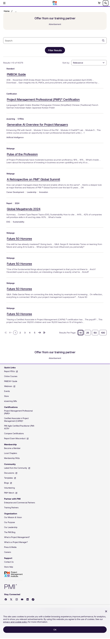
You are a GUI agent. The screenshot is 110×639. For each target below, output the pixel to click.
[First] (5, 332)
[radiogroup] (92, 332)
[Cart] (99, 3)
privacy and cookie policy (15, 621)
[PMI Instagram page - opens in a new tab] (16, 599)
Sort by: (66, 62)
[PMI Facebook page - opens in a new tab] (5, 599)
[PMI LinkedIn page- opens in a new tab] (27, 599)
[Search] (103, 40)
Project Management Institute (13, 574)
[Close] (106, 611)
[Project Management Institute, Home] (55, 3)
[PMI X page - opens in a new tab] (11, 599)
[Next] (39, 332)
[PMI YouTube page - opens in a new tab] (22, 599)
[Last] (44, 332)
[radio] (80, 332)
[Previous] (10, 332)
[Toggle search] (105, 3)
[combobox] (53, 40)
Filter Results (55, 50)
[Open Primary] (4, 3)
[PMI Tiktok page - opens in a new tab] (33, 599)
